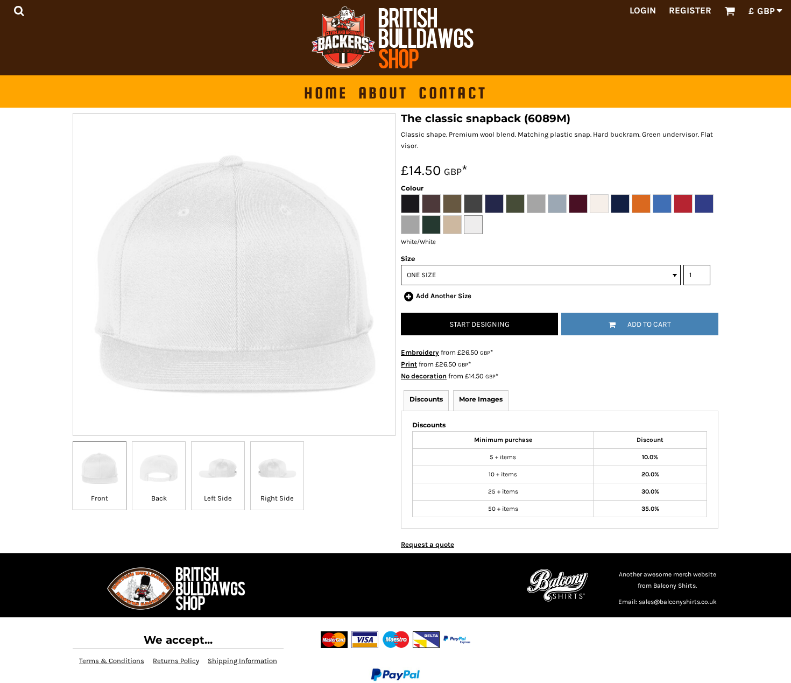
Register (690, 10)
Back (159, 498)
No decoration (424, 376)
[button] (18, 10)
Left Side (218, 498)
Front (99, 498)
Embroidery (420, 352)
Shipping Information (242, 661)
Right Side (277, 498)
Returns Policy (176, 661)
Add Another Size (443, 296)
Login (643, 10)
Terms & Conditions (111, 661)
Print (409, 364)
